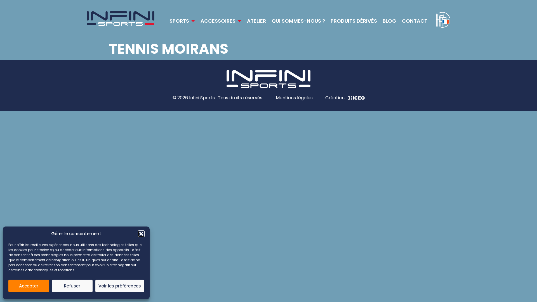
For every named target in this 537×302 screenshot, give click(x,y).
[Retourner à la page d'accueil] (120, 19)
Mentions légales (294, 98)
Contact (414, 20)
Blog (389, 20)
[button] (141, 234)
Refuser (72, 286)
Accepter (28, 286)
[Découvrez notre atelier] (443, 20)
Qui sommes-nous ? (298, 20)
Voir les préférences (119, 286)
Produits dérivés (354, 20)
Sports (179, 20)
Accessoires (218, 20)
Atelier (256, 20)
